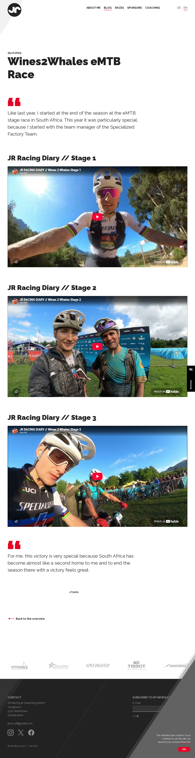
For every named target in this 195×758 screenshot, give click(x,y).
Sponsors (134, 7)
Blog (108, 7)
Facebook (31, 733)
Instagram (11, 733)
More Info (185, 742)
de (179, 7)
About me (93, 7)
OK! (184, 749)
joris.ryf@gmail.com (20, 723)
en (185, 7)
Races (119, 7)
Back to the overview (30, 618)
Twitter (21, 733)
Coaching (152, 7)
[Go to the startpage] (14, 10)
